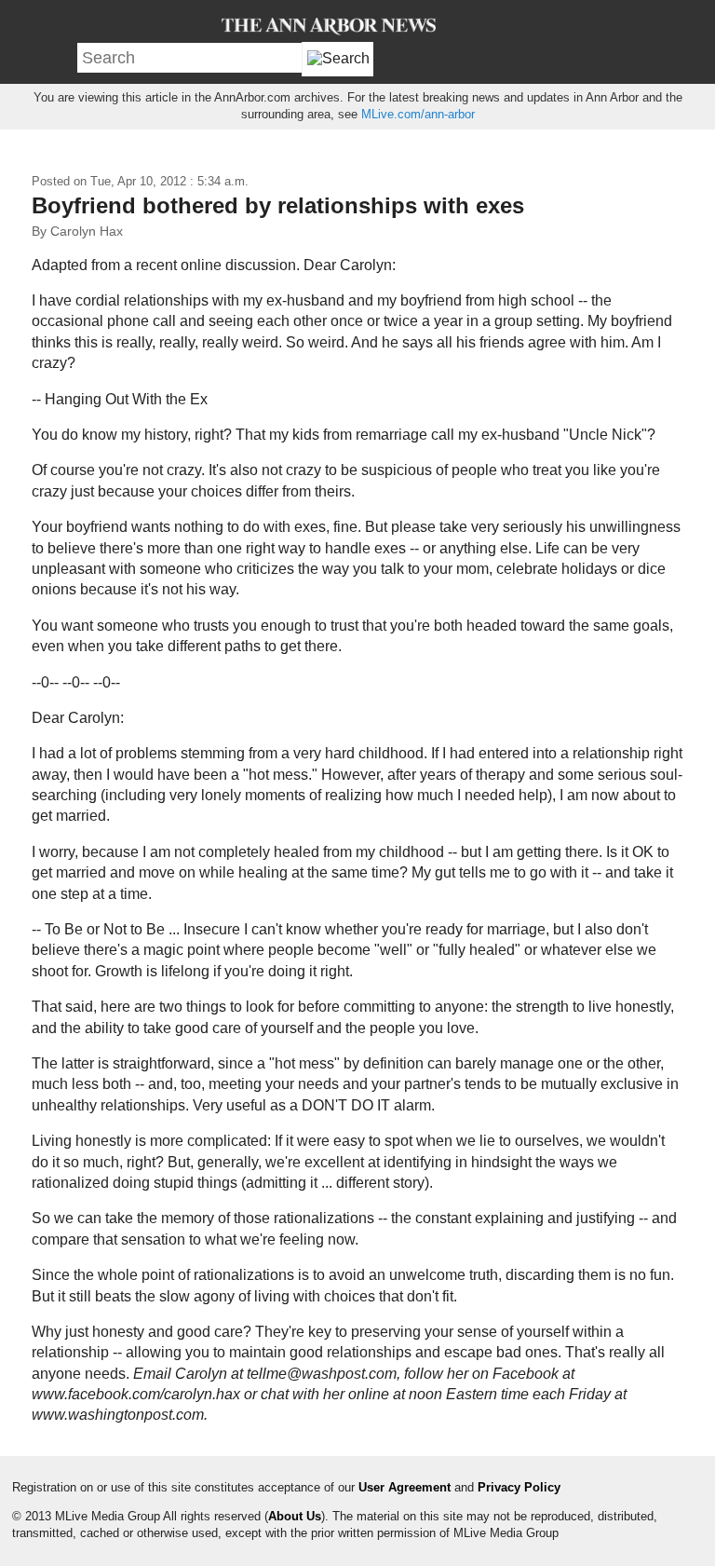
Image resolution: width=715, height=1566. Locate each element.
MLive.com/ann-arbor (418, 114)
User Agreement (404, 1487)
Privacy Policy (519, 1487)
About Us (294, 1516)
